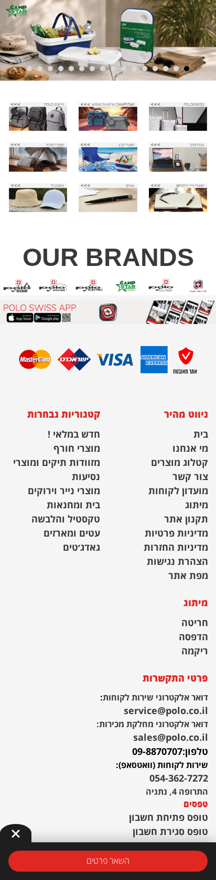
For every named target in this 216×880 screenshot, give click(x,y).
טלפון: (195, 752)
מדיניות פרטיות (176, 534)
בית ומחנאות (73, 505)
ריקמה (194, 651)
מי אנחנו (190, 449)
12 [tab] (71, 68)
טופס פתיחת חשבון (168, 818)
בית (200, 435)
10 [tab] (92, 68)
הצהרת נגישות (177, 562)
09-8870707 (157, 752)
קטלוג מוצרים (179, 463)
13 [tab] (60, 68)
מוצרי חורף (76, 449)
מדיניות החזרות (176, 548)
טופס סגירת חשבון (170, 832)
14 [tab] (50, 68)
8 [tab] (113, 68)
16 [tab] (29, 68)
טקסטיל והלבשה (65, 520)
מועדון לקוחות (178, 491)
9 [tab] (102, 68)
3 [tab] (165, 68)
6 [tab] (134, 68)
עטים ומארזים (72, 534)
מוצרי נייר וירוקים (64, 491)
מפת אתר (188, 576)
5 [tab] (144, 68)
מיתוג (196, 505)
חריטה (194, 623)
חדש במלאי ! (74, 435)
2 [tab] (176, 68)
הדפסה (193, 637)
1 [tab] (186, 68)
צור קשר (190, 477)
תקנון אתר (186, 520)
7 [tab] (123, 68)
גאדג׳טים (81, 548)
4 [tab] (155, 68)
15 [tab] (39, 68)
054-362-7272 (178, 779)
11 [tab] (81, 68)
